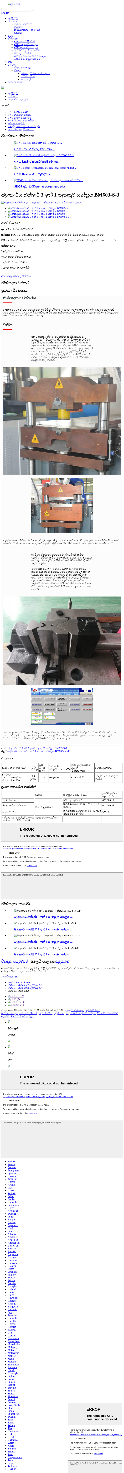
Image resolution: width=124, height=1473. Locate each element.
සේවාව (12, 64)
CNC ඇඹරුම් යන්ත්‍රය (26, 47)
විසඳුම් (17, 70)
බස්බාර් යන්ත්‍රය (9, 1013)
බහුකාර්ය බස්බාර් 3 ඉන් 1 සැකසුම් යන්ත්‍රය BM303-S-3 (37, 748)
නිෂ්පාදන (13, 38)
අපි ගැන (12, 21)
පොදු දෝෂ (26, 79)
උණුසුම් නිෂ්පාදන (74, 1010)
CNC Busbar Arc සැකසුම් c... (33, 174)
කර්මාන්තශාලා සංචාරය (27, 30)
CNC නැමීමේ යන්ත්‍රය (26, 44)
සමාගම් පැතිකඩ (23, 24)
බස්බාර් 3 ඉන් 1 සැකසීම (27, 50)
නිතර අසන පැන (23, 67)
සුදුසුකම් (18, 27)
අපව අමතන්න (16, 82)
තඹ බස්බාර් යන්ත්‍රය (30, 1013)
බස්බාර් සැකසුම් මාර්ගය (27, 59)
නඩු (10, 61)
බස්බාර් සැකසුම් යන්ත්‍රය (55, 1013)
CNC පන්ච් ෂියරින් (24, 41)
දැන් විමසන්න (9, 976)
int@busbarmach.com (19, 982)
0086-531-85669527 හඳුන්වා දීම (24, 985)
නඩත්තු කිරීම (28, 76)
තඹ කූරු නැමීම (22, 53)
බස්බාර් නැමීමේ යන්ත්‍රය (83, 1013)
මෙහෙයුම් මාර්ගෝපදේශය (35, 73)
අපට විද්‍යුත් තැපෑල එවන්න (16, 276)
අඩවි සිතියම (93, 1010)
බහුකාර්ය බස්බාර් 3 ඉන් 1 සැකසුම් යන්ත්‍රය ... (43, 917)
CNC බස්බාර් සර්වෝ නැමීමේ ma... (37, 161)
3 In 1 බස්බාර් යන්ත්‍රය (22, 1016)
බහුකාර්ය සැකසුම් (18, 99)
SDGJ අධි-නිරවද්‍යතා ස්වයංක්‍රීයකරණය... (40, 186)
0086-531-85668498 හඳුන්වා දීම (24, 988)
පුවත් (10, 35)
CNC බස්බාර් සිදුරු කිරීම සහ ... (34, 149)
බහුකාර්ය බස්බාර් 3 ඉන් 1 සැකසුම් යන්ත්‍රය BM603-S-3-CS (39, 751)
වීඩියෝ (18, 32)
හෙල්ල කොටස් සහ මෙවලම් (30, 56)
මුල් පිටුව (13, 18)
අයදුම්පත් (21, 961)
